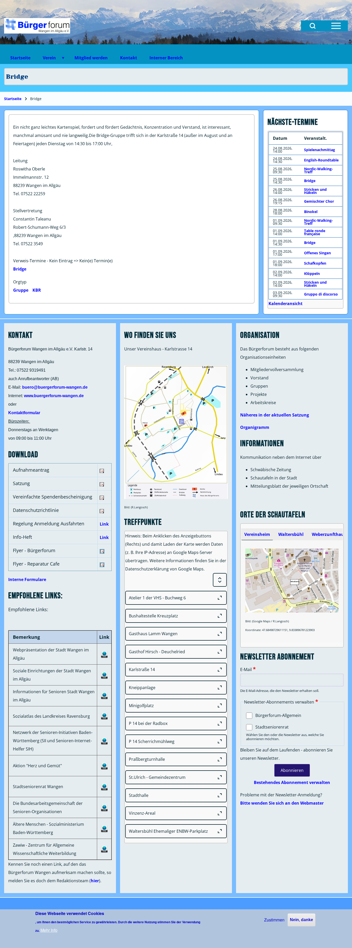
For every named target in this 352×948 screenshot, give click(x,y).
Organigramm (254, 427)
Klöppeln (312, 273)
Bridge (19, 269)
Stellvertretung (27, 211)
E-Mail (246, 669)
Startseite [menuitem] (20, 58)
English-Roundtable (321, 160)
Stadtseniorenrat (272, 727)
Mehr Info (48, 930)
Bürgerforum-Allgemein (278, 715)
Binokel (310, 211)
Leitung (20, 161)
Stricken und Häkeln (315, 191)
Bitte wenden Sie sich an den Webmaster (282, 803)
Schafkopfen (315, 263)
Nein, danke (301, 920)
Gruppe (20, 290)
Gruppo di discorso (321, 294)
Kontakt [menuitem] (128, 58)
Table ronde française (314, 232)
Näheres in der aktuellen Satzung (274, 415)
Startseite (12, 98)
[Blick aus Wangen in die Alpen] (37, 26)
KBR (36, 290)
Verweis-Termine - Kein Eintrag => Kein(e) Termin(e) (63, 261)
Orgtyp (20, 282)
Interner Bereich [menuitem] (166, 58)
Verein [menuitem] (46, 59)
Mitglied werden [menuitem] (91, 58)
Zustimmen (274, 920)
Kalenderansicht (286, 303)
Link (104, 524)
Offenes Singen (317, 252)
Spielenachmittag (319, 149)
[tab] (257, 534)
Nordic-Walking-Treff (318, 170)
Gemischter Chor (319, 201)
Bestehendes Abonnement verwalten (292, 782)
